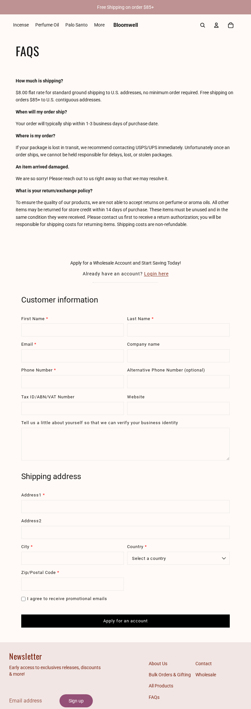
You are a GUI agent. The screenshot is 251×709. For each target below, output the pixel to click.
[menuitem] (99, 25)
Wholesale (205, 674)
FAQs (154, 697)
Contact (203, 663)
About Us (158, 663)
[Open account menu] (216, 25)
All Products (161, 685)
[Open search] (202, 25)
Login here (156, 273)
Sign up (76, 700)
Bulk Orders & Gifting (170, 674)
